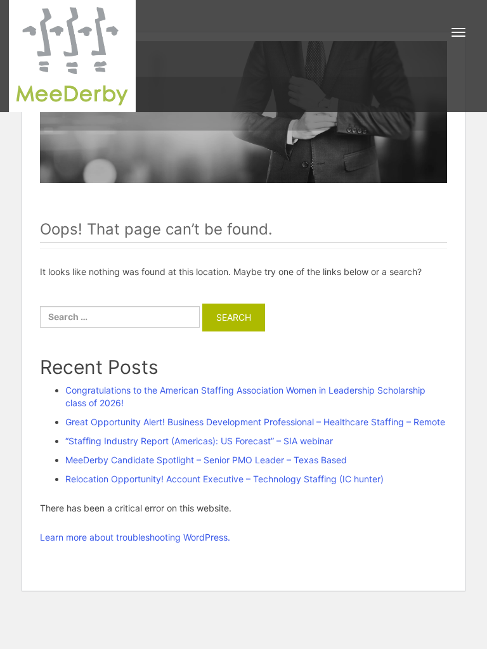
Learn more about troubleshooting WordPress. (135, 537)
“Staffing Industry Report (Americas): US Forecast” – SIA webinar (199, 440)
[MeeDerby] (72, 56)
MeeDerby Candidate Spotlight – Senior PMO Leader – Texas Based (206, 459)
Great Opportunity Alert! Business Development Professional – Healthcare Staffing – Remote (255, 421)
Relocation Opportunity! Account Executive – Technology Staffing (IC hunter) (224, 478)
